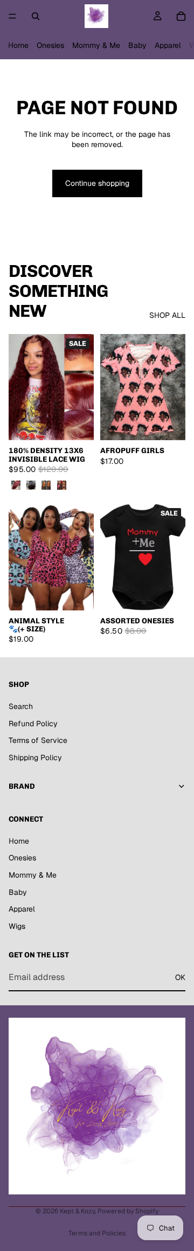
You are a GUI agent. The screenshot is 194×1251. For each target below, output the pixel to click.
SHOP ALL (167, 315)
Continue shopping (97, 183)
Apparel (168, 45)
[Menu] (12, 16)
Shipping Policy (35, 757)
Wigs (17, 926)
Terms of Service (38, 740)
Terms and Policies (97, 1233)
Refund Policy (33, 723)
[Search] (35, 16)
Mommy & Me (96, 45)
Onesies (50, 45)
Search (21, 706)
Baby (137, 45)
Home (18, 45)
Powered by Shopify (128, 1211)
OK (180, 977)
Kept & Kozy (77, 1211)
